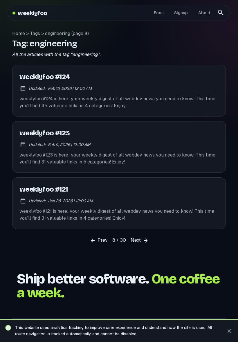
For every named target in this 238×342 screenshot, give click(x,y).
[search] (221, 12)
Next (136, 240)
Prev (102, 240)
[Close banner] (229, 330)
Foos (159, 12)
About (204, 12)
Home (18, 33)
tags (35, 33)
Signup (181, 12)
